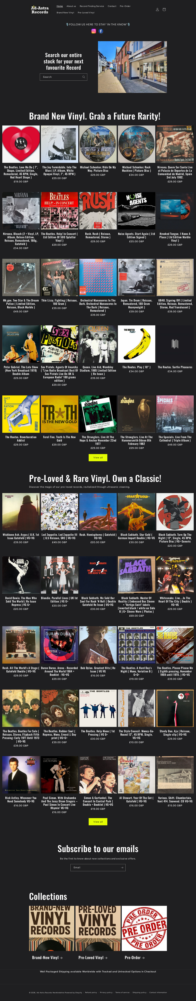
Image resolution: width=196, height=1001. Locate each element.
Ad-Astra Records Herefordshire (50, 993)
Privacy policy (106, 993)
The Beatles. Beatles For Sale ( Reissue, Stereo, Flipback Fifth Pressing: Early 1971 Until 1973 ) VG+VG (20, 736)
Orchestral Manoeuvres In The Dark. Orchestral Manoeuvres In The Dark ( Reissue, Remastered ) (98, 305)
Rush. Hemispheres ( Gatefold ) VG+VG (98, 536)
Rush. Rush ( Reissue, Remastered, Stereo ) (98, 235)
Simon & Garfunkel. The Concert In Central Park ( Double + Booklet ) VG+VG (98, 801)
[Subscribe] (122, 867)
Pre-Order (133, 957)
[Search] (83, 77)
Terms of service (122, 993)
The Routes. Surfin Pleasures (175, 367)
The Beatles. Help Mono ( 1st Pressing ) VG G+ (98, 732)
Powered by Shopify (73, 993)
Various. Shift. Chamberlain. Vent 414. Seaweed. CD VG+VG (175, 799)
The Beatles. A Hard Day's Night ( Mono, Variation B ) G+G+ (136, 671)
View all (98, 457)
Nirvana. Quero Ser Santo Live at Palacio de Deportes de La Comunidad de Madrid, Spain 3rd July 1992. (174, 172)
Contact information (158, 993)
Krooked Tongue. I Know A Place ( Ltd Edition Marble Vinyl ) (175, 237)
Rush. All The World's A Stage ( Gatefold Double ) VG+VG (20, 669)
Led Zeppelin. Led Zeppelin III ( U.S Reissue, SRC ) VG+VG (59, 536)
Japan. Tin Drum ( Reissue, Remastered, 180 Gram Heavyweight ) (136, 304)
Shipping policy (140, 993)
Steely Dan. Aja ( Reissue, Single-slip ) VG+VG (175, 732)
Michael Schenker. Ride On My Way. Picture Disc (98, 168)
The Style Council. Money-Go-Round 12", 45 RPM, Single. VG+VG (136, 734)
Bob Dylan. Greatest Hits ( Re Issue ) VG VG (98, 669)
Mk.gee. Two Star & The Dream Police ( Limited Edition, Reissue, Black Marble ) (21, 304)
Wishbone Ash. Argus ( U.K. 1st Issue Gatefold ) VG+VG (21, 536)
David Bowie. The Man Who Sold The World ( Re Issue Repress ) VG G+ (21, 601)
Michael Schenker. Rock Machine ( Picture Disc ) (136, 168)
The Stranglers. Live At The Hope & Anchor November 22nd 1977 (98, 440)
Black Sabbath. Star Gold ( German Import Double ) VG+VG (136, 536)
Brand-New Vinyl (45, 957)
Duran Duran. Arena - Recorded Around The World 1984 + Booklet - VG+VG (59, 671)
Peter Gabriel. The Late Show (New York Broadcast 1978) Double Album (21, 370)
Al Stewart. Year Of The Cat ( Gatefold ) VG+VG (136, 799)
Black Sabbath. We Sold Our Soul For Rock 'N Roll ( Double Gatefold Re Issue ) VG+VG (98, 601)
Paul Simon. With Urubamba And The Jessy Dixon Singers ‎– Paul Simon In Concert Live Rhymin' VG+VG (59, 803)
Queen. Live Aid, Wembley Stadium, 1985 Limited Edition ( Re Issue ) (98, 370)
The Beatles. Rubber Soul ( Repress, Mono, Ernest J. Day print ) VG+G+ (59, 734)
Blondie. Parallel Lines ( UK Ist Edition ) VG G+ (59, 599)
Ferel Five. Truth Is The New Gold (59, 438)
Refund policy (91, 993)
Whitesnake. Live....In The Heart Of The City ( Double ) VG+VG (175, 601)
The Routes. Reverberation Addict (21, 438)
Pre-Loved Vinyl (91, 957)
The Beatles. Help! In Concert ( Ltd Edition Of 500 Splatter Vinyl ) (59, 237)
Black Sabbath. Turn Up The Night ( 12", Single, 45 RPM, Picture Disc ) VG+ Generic (175, 538)
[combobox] (63, 77)
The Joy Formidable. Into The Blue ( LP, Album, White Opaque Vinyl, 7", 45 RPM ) (59, 170)
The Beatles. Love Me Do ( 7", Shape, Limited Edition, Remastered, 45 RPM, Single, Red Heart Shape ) (21, 172)
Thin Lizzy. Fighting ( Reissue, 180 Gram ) (59, 302)
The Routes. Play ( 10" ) (136, 367)
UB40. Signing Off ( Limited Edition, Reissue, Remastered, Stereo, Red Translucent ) (175, 304)
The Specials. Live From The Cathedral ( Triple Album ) (175, 438)
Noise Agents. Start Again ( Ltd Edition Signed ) (136, 235)
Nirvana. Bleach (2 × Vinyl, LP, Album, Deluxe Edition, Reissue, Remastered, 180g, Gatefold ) (21, 238)
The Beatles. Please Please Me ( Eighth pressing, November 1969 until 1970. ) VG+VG (175, 671)
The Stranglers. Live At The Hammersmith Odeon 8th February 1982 (137, 440)
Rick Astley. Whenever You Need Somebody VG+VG (21, 799)
